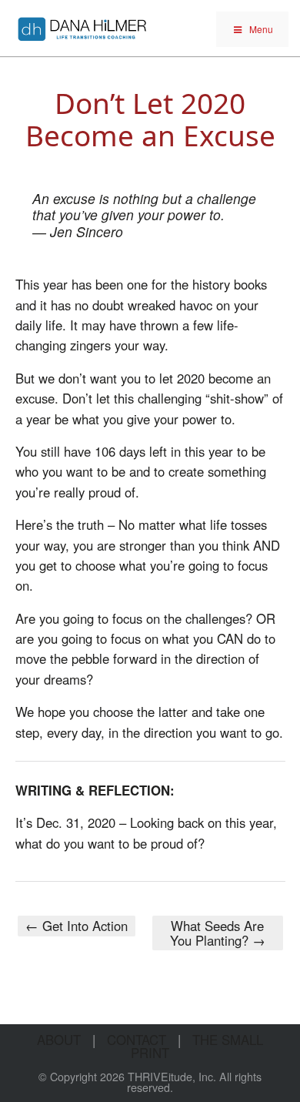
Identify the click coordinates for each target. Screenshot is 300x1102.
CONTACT (136, 1039)
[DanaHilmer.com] (82, 26)
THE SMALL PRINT (197, 1046)
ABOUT (59, 1039)
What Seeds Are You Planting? (217, 932)
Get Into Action (76, 925)
